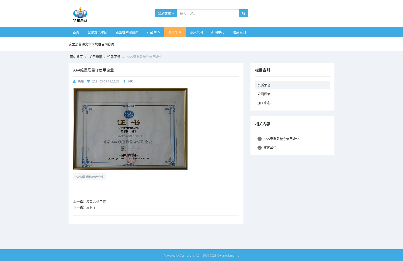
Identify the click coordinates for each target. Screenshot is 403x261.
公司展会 (264, 94)
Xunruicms (187, 255)
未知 (81, 81)
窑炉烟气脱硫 (97, 32)
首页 (76, 32)
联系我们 (239, 32)
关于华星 (174, 32)
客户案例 (196, 32)
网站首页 (76, 56)
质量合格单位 (96, 201)
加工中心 (264, 102)
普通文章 (165, 13)
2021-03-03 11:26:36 (105, 81)
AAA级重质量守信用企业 (90, 177)
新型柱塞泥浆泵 (127, 32)
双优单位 (268, 147)
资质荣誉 (113, 56)
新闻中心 (217, 32)
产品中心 (153, 32)
